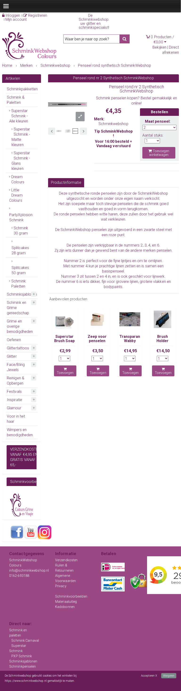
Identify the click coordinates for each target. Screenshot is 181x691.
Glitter (12, 356)
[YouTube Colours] (30, 532)
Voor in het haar (16, 419)
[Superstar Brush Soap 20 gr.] (64, 319)
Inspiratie (14, 400)
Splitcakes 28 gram (20, 250)
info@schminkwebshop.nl (29, 570)
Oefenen (14, 340)
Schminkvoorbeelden (71, 596)
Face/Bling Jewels (16, 367)
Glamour (14, 408)
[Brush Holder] (162, 319)
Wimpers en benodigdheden (20, 432)
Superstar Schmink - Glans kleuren (21, 161)
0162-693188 (19, 576)
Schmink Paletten (18, 284)
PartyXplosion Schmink (21, 217)
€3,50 (97, 350)
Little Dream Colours (16, 195)
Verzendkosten (66, 560)
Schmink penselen (111, 98)
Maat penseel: (157, 121)
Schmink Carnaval (25, 640)
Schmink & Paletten (16, 100)
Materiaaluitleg (66, 601)
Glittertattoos (18, 348)
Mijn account (16, 19)
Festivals (14, 391)
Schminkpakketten (22, 89)
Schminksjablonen (22, 294)
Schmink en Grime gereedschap (18, 307)
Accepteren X (149, 675)
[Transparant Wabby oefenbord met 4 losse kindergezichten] (129, 319)
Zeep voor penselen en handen (97, 341)
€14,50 (163, 350)
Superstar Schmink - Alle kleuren (18, 116)
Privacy (60, 586)
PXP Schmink (21, 656)
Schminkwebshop (113, 123)
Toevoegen (65, 373)
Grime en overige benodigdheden (20, 326)
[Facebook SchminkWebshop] (17, 532)
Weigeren (168, 675)
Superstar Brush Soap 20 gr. (64, 341)
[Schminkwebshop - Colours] (29, 46)
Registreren (37, 15)
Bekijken (159, 47)
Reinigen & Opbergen (15, 380)
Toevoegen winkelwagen (159, 153)
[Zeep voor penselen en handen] (97, 319)
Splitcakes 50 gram (20, 270)
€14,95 (130, 350)
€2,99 (65, 350)
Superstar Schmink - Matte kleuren (21, 137)
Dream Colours (17, 179)
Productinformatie (66, 182)
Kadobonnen (65, 607)
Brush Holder (162, 338)
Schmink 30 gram (21, 230)
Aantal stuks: (152, 135)
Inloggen (12, 15)
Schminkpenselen (22, 666)
